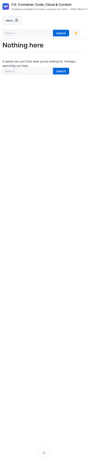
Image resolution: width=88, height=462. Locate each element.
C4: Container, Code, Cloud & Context (41, 4)
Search (61, 33)
